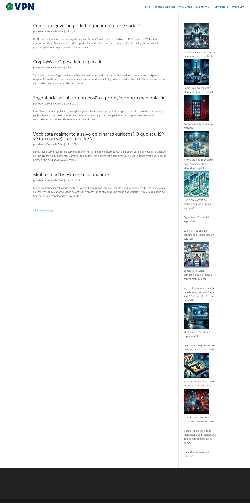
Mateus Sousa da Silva (50, 31)
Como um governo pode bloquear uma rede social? (86, 25)
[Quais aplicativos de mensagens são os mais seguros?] (196, 184)
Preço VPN (238, 7)
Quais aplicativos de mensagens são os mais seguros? (197, 204)
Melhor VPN (203, 7)
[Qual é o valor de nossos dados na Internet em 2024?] (196, 402)
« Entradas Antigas (43, 210)
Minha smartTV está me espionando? (71, 174)
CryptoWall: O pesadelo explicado (68, 62)
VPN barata (221, 7)
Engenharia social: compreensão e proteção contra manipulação (99, 98)
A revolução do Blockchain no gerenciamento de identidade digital (198, 164)
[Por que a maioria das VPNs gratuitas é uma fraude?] (196, 366)
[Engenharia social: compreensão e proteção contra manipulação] (196, 255)
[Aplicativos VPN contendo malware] (196, 108)
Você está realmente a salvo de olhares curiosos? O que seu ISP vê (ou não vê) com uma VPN (98, 136)
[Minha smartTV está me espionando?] (196, 316)
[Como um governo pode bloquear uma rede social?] (196, 72)
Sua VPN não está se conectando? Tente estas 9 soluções (199, 234)
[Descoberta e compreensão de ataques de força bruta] (196, 36)
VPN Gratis (185, 7)
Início (147, 7)
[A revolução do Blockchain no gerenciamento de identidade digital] (196, 144)
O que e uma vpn (165, 7)
